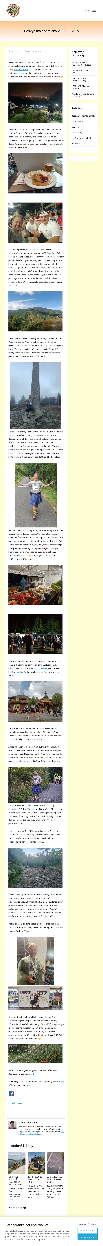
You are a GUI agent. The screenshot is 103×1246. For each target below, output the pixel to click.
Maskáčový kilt (40, 668)
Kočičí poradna (77, 121)
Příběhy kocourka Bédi (81, 138)
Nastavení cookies (87, 1224)
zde (62, 1081)
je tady (31, 1073)
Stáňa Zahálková (34, 51)
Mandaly (75, 127)
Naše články (76, 132)
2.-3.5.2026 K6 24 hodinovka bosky (54, 1179)
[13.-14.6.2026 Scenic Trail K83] (36, 1163)
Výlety (74, 149)
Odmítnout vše (87, 1230)
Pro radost (76, 143)
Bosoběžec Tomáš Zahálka (83, 116)
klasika (20, 672)
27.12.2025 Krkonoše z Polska (80, 87)
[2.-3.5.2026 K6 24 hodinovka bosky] (55, 1163)
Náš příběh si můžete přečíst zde (41, 1132)
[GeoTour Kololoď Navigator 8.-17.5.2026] (16, 1163)
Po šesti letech (21, 69)
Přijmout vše (87, 1237)
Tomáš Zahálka (15, 1103)
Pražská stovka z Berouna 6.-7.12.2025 (82, 95)
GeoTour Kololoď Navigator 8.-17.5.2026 (15, 1180)
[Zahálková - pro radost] (13, 10)
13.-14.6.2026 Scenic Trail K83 (35, 1179)
